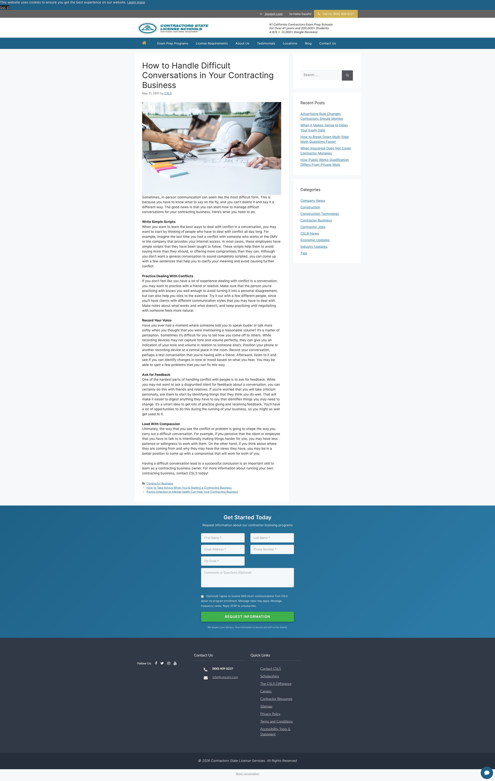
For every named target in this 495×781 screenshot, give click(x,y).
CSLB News (309, 233)
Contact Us (327, 43)
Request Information (247, 617)
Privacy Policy (270, 714)
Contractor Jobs (312, 227)
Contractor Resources (276, 699)
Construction (310, 207)
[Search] (347, 75)
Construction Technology (319, 214)
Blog (308, 43)
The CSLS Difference (275, 684)
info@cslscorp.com (225, 677)
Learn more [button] (136, 2)
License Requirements (212, 43)
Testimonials (266, 43)
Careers (266, 691)
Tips (303, 253)
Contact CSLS (270, 669)
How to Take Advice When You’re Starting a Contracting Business (189, 487)
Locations (290, 43)
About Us (242, 43)
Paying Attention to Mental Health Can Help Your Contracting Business (192, 491)
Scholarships (269, 676)
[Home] (145, 43)
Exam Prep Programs (172, 43)
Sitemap (266, 706)
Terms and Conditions (276, 721)
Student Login (273, 13)
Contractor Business (160, 483)
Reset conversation (247, 773)
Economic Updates (315, 240)
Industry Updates (313, 247)
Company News (312, 201)
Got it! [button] (4, 7)
